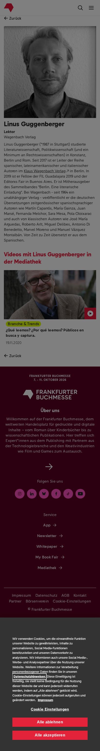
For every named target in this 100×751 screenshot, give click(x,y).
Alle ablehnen (50, 722)
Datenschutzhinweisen (29, 676)
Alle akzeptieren (50, 735)
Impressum (45, 700)
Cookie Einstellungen (50, 709)
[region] (50, 684)
